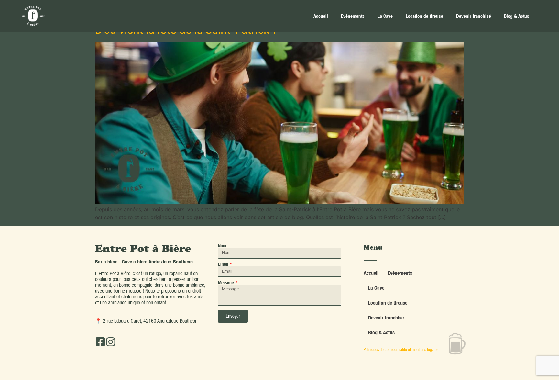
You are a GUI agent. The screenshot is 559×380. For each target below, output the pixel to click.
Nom (222, 245)
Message (226, 282)
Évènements (353, 16)
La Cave (385, 16)
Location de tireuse (424, 16)
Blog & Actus (516, 16)
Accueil (320, 16)
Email (223, 264)
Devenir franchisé (473, 16)
